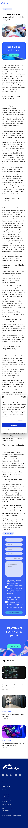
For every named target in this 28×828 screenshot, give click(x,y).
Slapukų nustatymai (13, 429)
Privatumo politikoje (18, 604)
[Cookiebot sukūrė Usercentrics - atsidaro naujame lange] (20, 397)
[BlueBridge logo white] (10, 767)
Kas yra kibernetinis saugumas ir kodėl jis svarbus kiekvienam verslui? (13, 744)
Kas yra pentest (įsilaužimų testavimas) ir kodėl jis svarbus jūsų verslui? (12, 686)
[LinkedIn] (3, 775)
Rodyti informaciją (18, 420)
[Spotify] (20, 775)
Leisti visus (14, 425)
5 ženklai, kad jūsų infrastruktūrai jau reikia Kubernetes (13, 715)
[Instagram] (11, 775)
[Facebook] (7, 775)
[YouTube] (16, 775)
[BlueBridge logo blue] (4, 3)
